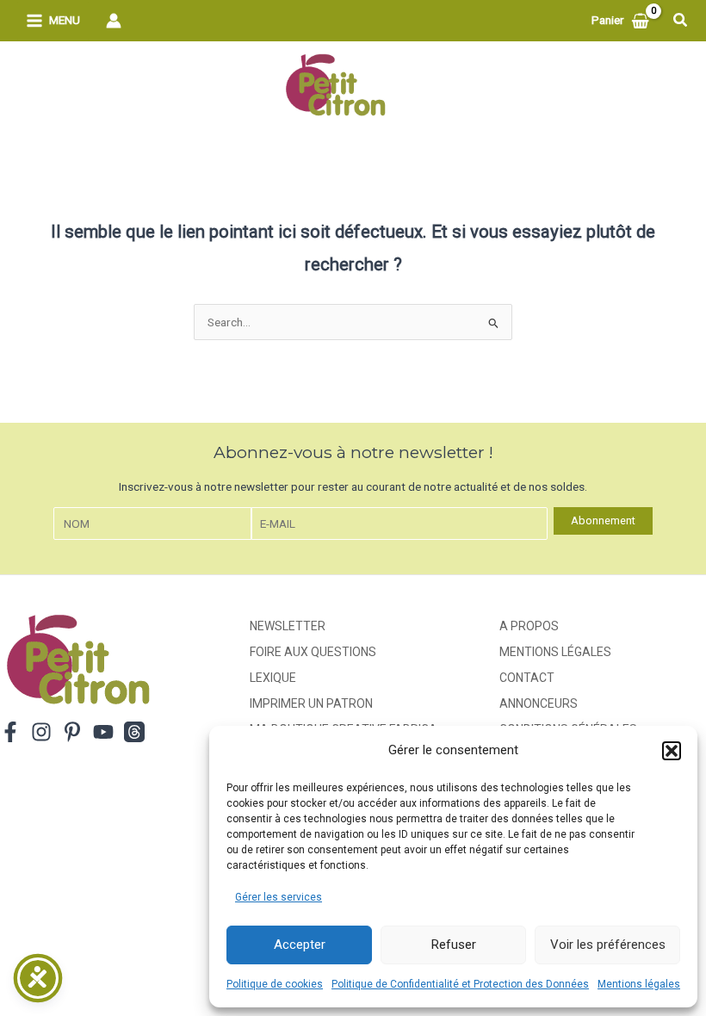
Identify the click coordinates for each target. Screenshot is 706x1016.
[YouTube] (103, 732)
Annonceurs (538, 703)
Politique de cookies (274, 984)
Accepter (299, 944)
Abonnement (603, 520)
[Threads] (134, 732)
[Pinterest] (72, 732)
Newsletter (287, 626)
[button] (671, 750)
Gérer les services (278, 897)
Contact (526, 678)
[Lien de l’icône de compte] (113, 20)
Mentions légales (639, 984)
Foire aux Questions (313, 652)
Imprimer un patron (311, 703)
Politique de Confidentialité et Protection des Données (460, 984)
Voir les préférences (608, 944)
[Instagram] (41, 732)
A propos (529, 626)
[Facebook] (10, 732)
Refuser (453, 944)
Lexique (273, 678)
